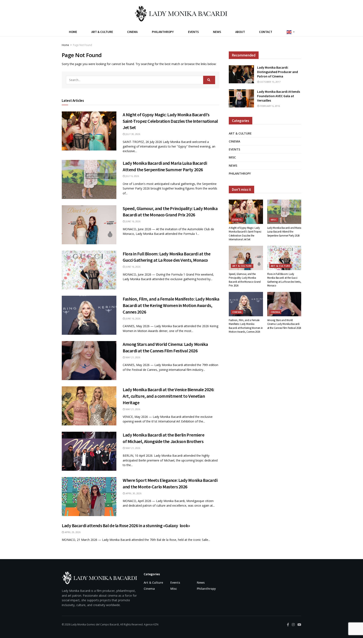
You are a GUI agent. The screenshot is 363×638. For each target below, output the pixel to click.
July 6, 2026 (132, 176)
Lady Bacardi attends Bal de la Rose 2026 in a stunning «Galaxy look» (126, 525)
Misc (232, 157)
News (217, 32)
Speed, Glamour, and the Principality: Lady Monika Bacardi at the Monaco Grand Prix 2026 (245, 279)
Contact (265, 32)
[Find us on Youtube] (299, 624)
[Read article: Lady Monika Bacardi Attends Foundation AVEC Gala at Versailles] (241, 98)
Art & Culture (102, 32)
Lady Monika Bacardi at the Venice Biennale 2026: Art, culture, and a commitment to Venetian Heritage (168, 396)
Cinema (132, 32)
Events (193, 32)
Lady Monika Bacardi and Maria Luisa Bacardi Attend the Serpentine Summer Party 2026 (284, 231)
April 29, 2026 (72, 532)
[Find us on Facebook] (288, 624)
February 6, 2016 (269, 105)
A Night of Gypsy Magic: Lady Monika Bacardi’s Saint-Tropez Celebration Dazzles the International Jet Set (170, 121)
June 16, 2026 (132, 221)
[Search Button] (209, 80)
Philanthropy (163, 32)
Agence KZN (151, 624)
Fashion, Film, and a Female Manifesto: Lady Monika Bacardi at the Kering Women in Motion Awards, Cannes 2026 (171, 305)
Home (73, 32)
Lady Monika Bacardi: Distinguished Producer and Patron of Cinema (277, 71)
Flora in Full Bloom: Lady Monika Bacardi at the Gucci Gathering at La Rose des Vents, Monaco (284, 279)
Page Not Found (82, 45)
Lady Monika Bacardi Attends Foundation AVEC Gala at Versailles (278, 95)
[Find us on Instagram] (293, 624)
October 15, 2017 (269, 81)
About (240, 32)
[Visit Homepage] (181, 13)
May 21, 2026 (132, 357)
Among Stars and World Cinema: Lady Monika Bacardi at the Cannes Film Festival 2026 (284, 323)
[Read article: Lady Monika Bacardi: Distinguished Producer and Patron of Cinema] (241, 74)
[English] (290, 31)
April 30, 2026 (133, 493)
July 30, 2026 (132, 134)
